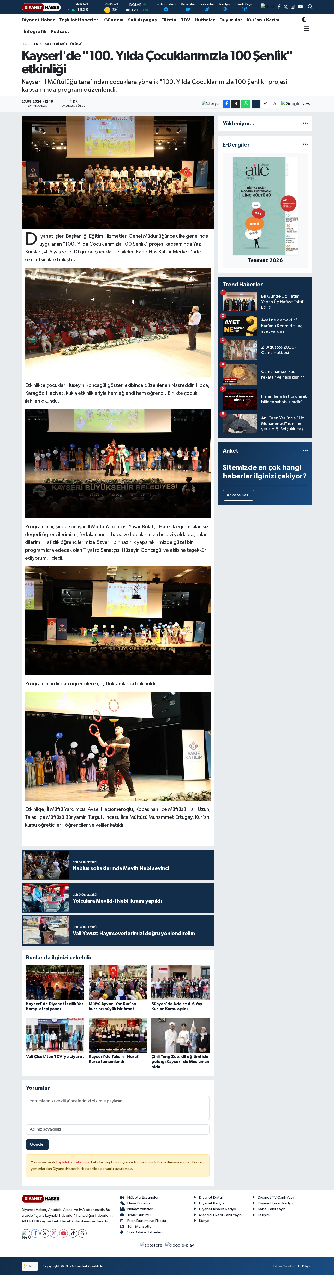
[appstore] (151, 1245)
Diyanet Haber (38, 20)
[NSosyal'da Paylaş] (210, 104)
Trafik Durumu (139, 1215)
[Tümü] (305, 123)
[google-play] (179, 1245)
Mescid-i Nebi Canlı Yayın (220, 1215)
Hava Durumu (138, 1203)
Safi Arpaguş (142, 20)
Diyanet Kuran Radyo (275, 1203)
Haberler (30, 44)
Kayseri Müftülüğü (64, 44)
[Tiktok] (73, 1233)
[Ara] (310, 7)
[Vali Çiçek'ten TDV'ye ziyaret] (55, 1035)
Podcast (60, 31)
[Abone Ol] (296, 103)
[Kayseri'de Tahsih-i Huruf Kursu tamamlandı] (118, 1035)
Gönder (37, 1144)
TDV (185, 20)
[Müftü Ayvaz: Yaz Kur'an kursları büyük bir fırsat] (118, 983)
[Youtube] (63, 1233)
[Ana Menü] (305, 29)
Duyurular (230, 20)
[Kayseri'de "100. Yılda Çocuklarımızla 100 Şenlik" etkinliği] (118, 172)
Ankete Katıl (238, 495)
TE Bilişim (304, 1266)
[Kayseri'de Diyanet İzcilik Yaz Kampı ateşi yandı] (55, 983)
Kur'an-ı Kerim (263, 20)
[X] (44, 1233)
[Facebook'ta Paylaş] (226, 104)
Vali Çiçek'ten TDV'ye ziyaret (55, 1056)
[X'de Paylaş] (235, 104)
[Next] (26, 1233)
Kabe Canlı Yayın (271, 1209)
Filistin (168, 20)
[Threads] (82, 1233)
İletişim (264, 1215)
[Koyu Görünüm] (304, 20)
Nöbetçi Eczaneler (143, 1197)
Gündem (113, 20)
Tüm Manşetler (140, 1226)
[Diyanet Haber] (41, 7)
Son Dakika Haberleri (145, 1232)
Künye (204, 1221)
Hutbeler (205, 20)
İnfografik (35, 31)
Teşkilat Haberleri (79, 20)
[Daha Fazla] (256, 104)
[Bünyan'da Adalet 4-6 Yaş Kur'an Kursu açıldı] (180, 983)
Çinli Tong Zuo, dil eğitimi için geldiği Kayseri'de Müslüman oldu (180, 1061)
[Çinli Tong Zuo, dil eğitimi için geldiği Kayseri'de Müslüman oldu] (180, 1035)
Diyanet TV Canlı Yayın (276, 1197)
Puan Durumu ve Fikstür (146, 1221)
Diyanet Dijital (211, 1197)
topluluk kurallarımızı (73, 1162)
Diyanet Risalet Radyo (217, 1209)
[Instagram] (54, 1233)
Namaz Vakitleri (140, 1209)
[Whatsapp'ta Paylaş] (245, 104)
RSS (32, 1266)
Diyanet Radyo (211, 1203)
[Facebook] (35, 1233)
